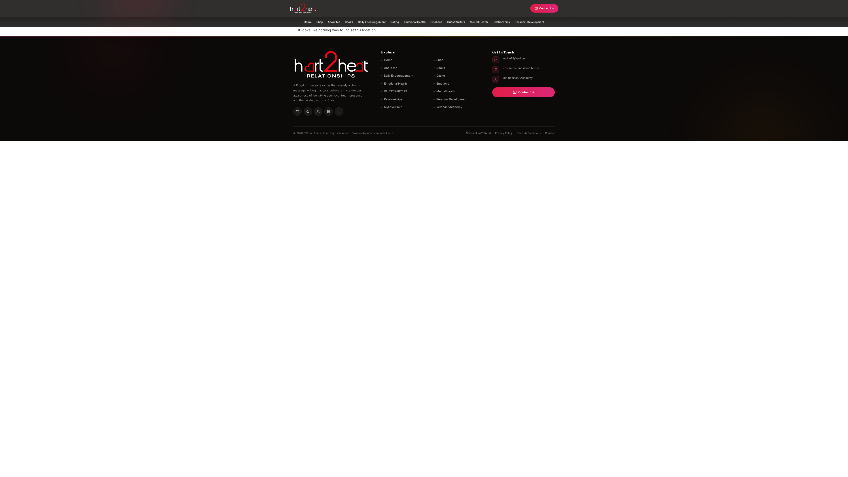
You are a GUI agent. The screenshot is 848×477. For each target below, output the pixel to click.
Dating (394, 22)
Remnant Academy (449, 107)
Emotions (436, 22)
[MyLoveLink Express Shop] (339, 111)
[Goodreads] (308, 111)
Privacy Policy (504, 133)
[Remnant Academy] (318, 111)
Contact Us (546, 8)
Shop (319, 22)
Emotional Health (415, 22)
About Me (334, 22)
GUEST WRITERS (395, 91)
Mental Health (479, 22)
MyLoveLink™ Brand (478, 133)
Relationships (501, 22)
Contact (550, 133)
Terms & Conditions (529, 133)
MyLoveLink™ (393, 107)
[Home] (303, 8)
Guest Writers (456, 22)
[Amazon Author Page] (297, 111)
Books (349, 22)
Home (307, 22)
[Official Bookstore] (328, 111)
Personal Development (529, 22)
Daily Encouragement (372, 22)
